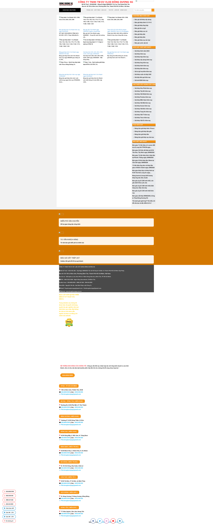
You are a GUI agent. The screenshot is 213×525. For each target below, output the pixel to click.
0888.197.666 (9, 500)
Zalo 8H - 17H (9, 512)
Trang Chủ (89, 10)
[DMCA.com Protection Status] (69, 322)
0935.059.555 (9, 495)
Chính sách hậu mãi (65, 349)
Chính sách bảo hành (66, 357)
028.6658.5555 (10, 491)
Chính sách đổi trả (65, 354)
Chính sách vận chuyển (66, 343)
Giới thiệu (97, 10)
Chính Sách (123, 10)
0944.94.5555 (9, 504)
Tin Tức (111, 10)
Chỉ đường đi (9, 521)
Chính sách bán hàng (66, 337)
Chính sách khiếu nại (65, 351)
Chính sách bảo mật (65, 346)
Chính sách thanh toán (66, 340)
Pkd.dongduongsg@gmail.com (71, 394)
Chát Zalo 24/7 (10, 508)
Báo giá (104, 10)
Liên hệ (116, 10)
